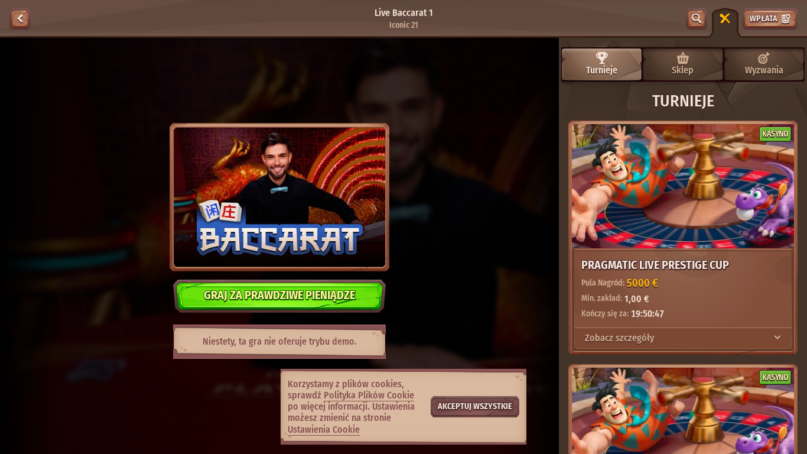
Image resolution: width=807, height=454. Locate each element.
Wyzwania (764, 70)
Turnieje (601, 70)
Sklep (683, 70)
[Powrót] (20, 19)
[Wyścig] (725, 19)
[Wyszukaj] (696, 19)
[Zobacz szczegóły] (777, 338)
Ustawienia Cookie (324, 429)
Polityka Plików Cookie (369, 395)
